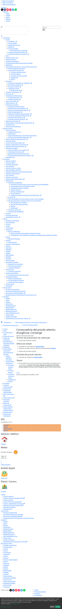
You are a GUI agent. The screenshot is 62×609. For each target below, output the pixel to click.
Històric (10, 381)
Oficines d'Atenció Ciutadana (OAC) (13, 498)
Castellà (8, 15)
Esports (5, 561)
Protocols (6, 389)
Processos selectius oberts (30, 325)
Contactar (4, 7)
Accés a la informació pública (11, 502)
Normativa (6, 383)
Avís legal (37, 593)
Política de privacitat (40, 592)
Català (7, 13)
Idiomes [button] (5, 12)
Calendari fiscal (7, 509)
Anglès (8, 17)
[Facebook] (5, 9)
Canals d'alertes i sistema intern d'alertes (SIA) (8, 408)
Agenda (5, 427)
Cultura (5, 556)
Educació (5, 558)
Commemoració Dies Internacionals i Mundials (8, 343)
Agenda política (7, 429)
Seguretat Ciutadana (9, 583)
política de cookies (15, 603)
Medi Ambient (7, 570)
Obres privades (7, 576)
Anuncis (5, 430)
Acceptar (57, 606)
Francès (8, 21)
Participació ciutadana (9, 578)
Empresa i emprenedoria (10, 560)
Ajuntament (7, 322)
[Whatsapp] (16, 9)
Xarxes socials (7, 538)
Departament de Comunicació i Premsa (14, 541)
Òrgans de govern (8, 336)
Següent (8, 465)
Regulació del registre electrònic (12, 505)
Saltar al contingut (7, 3)
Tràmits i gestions (8, 496)
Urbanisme (6, 587)
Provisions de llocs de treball (11, 376)
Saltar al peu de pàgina (9, 4)
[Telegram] (13, 9)
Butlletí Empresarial (9, 534)
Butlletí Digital (7, 531)
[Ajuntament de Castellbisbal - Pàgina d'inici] (14, 30)
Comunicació (7, 552)
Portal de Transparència (10, 512)
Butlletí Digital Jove (8, 532)
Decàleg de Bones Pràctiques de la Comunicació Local (18, 518)
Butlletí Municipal (8, 529)
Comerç (5, 551)
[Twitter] (2, 9)
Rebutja (52, 606)
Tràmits (3, 494)
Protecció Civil (7, 579)
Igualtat (5, 567)
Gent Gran (6, 563)
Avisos (5, 523)
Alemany (8, 19)
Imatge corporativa (8, 540)
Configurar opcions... (6, 606)
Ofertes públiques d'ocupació (9, 358)
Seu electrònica (7, 412)
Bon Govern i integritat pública (12, 516)
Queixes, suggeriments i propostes (13, 503)
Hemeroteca (6, 527)
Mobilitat (5, 572)
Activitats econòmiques (10, 545)
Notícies (5, 525)
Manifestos (6, 347)
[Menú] (1, 36)
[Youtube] (7, 9)
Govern (5, 329)
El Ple (4, 331)
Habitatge (6, 565)
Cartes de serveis (8, 500)
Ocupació (6, 574)
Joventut (5, 569)
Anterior (3, 465)
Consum (5, 549)
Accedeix (3, 444)
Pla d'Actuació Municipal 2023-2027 (13, 514)
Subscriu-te (4, 478)
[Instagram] (10, 9)
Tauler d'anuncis (8, 398)
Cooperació (6, 554)
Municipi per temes (6, 543)
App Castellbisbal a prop (10, 536)
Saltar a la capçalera (8, 1)
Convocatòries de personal (10, 325)
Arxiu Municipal (7, 547)
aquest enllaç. (38, 357)
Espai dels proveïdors (9, 507)
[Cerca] (43, 29)
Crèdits (36, 590)
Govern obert (5, 511)
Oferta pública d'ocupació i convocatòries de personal (30, 322)
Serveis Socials (7, 585)
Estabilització (12, 380)
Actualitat (6, 425)
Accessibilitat (38, 595)
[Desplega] (12, 322)
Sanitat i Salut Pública (9, 581)
